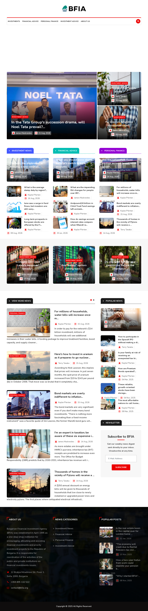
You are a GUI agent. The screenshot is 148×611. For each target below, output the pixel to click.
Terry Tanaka (120, 96)
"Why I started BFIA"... (128, 576)
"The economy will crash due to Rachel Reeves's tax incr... (126, 547)
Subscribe (121, 467)
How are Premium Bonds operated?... (127, 370)
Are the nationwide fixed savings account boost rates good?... (119, 163)
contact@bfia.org (19, 587)
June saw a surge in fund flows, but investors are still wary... (36, 206)
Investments (14, 21)
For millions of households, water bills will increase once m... (128, 190)
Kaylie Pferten (34, 195)
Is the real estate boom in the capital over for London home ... (128, 531)
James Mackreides (24, 133)
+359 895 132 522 (20, 582)
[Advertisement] (74, 46)
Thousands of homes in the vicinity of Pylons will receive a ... (128, 222)
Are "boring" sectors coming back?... (74, 267)
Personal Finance (49, 21)
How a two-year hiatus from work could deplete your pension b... (128, 564)
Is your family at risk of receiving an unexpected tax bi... (129, 355)
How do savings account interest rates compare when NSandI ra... (82, 222)
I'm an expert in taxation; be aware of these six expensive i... (73, 434)
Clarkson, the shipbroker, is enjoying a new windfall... (26, 165)
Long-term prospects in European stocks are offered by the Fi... (35, 222)
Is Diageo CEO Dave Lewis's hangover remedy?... (28, 265)
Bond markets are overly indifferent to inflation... (129, 205)
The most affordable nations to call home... (129, 402)
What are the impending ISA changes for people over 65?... (82, 190)
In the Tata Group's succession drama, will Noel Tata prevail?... (48, 124)
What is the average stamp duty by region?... (35, 189)
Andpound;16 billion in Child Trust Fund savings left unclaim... (82, 206)
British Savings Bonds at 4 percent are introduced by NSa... (119, 312)
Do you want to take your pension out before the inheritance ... (120, 265)
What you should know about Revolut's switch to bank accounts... (74, 163)
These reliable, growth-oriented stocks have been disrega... (126, 389)
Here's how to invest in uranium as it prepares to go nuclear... (73, 355)
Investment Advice (69, 21)
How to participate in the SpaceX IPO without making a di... (128, 339)
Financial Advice (30, 21)
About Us (85, 21)
